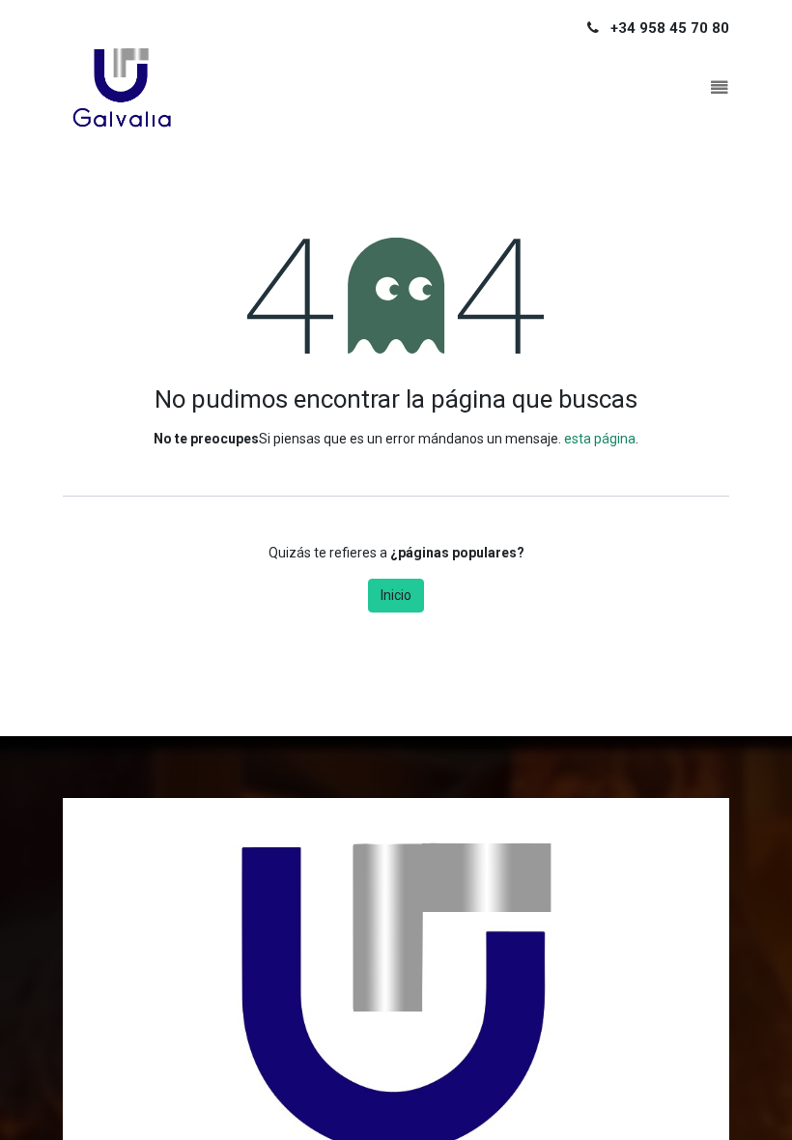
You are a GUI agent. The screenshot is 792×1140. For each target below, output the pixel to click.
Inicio (396, 595)
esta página (600, 438)
